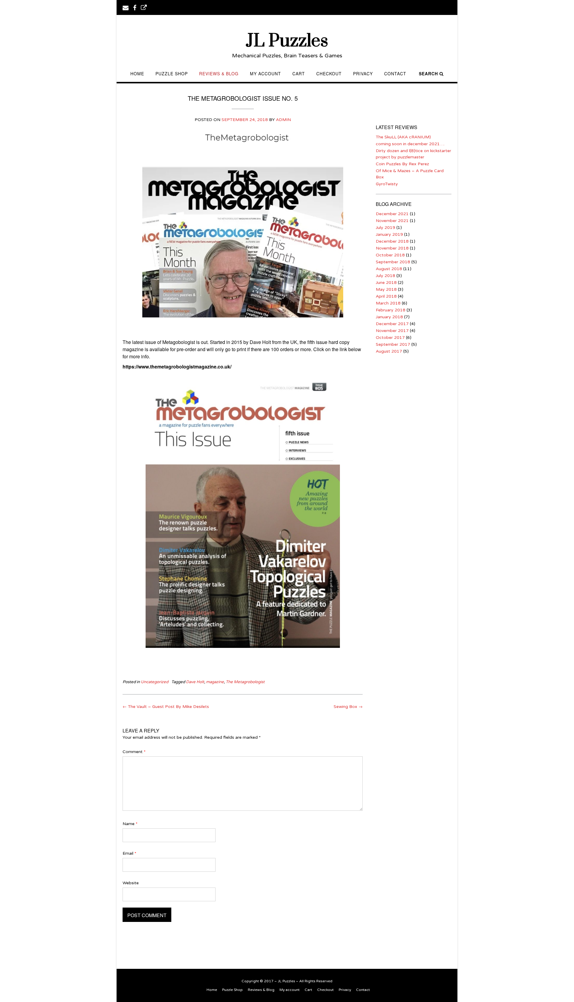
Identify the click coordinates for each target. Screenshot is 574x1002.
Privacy (363, 74)
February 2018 (390, 310)
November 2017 (392, 330)
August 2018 (389, 268)
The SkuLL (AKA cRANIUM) (403, 137)
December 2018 (392, 241)
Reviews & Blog (219, 74)
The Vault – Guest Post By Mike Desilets (166, 706)
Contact (395, 74)
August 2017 (389, 351)
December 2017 (392, 323)
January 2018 (389, 316)
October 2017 (390, 337)
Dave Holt (195, 682)
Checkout (329, 74)
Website (131, 882)
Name (130, 823)
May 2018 (386, 289)
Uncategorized (154, 682)
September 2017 (393, 344)
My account (265, 74)
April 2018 (386, 296)
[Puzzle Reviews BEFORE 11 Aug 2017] (144, 7)
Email (129, 853)
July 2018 (385, 275)
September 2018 (393, 261)
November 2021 (392, 220)
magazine (215, 682)
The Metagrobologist (245, 682)
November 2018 (392, 248)
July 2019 (385, 227)
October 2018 (390, 255)
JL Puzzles (287, 41)
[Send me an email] (126, 7)
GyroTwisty (387, 183)
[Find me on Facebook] (134, 7)
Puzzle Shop (171, 74)
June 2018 (386, 282)
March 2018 (388, 303)
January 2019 (389, 234)
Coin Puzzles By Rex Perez (402, 163)
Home (137, 74)
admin (283, 119)
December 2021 (392, 213)
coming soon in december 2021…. (410, 143)
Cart (298, 74)
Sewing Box (348, 706)
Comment (134, 751)
